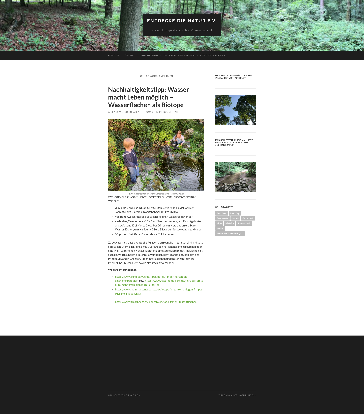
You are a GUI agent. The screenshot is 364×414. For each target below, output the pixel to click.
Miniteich (230, 223)
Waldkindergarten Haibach (179, 55)
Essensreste (222, 218)
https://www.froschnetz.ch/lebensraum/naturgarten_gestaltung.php (156, 301)
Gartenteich (248, 218)
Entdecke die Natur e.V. (182, 20)
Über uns (129, 55)
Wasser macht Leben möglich (230, 233)
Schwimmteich (244, 223)
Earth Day (234, 213)
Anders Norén (238, 395)
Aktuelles (113, 55)
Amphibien (221, 213)
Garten (235, 218)
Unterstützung (149, 55)
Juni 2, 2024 (114, 112)
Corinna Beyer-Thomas (139, 112)
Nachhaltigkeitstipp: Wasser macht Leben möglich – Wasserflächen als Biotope (148, 97)
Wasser (220, 228)
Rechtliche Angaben (211, 55)
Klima (219, 223)
